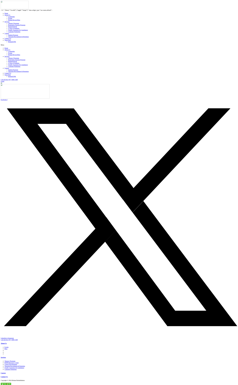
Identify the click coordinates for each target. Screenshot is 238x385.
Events (10, 18)
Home (6, 13)
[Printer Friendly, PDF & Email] (6, 383)
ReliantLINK (12, 42)
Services (6, 21)
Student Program (13, 35)
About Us (7, 15)
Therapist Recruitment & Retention (18, 37)
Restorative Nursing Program (16, 25)
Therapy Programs (13, 23)
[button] (119, 45)
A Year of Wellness (13, 28)
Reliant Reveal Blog (14, 20)
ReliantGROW (12, 27)
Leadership (11, 16)
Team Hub (7, 40)
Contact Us (7, 38)
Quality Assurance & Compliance (18, 30)
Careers (6, 33)
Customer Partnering (14, 32)
